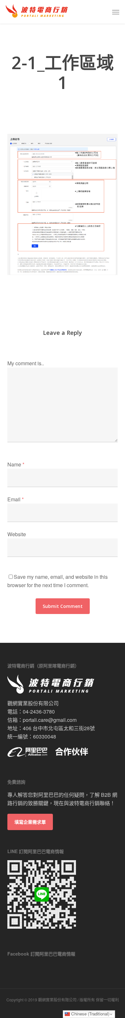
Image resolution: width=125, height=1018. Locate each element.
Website (16, 534)
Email (15, 499)
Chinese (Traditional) (89, 1014)
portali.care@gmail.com (50, 719)
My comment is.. (25, 363)
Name (15, 464)
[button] (115, 12)
